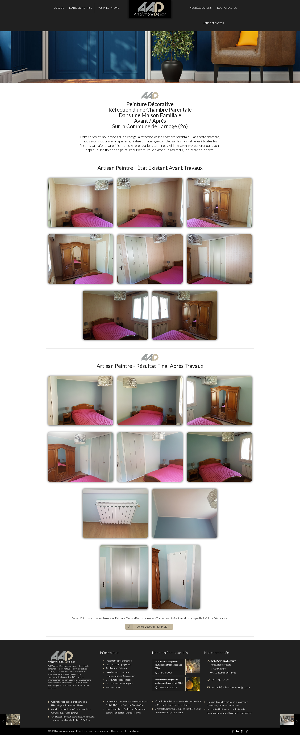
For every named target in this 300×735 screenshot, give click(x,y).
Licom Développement (98, 731)
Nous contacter (113, 687)
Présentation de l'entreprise (119, 660)
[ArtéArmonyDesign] (150, 10)
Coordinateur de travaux (117, 672)
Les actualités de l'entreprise (119, 683)
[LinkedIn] (237, 731)
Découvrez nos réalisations (119, 679)
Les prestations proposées (118, 664)
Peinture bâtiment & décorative (120, 676)
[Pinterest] (242, 731)
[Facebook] (233, 731)
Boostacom (116, 731)
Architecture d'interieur (117, 668)
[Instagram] (247, 731)
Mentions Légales (132, 731)
